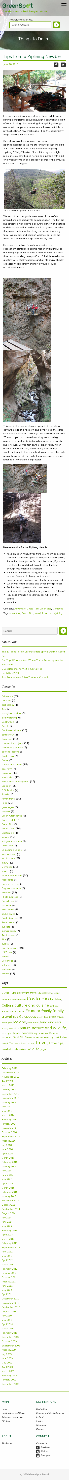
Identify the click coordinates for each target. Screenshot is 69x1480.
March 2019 (8, 1085)
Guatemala (8, 832)
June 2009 (7, 1358)
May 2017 (7, 1110)
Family (5, 794)
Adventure (20, 608)
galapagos (8, 807)
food (15, 1016)
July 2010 (7, 1315)
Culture (8, 1005)
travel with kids (10, 1049)
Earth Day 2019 (10, 672)
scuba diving (8, 913)
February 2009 (9, 1375)
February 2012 (9, 1268)
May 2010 (7, 1319)
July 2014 (7, 1217)
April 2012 (7, 1260)
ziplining (58, 613)
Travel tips (47, 613)
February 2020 (9, 1068)
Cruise (5, 760)
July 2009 (7, 1354)
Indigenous (33, 1022)
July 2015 (7, 1170)
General (6, 811)
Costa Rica (33, 608)
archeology (8, 704)
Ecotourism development (15, 781)
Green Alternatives (12, 815)
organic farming (10, 884)
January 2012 (9, 1272)
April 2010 (7, 1324)
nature (25, 1028)
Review (53, 1033)
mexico (14, 1028)
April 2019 (7, 1081)
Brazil (5, 726)
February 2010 (9, 1332)
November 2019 (10, 1076)
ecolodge (7, 773)
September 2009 (11, 1345)
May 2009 (7, 1362)
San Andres (8, 909)
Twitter (44, 1451)
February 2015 (9, 1191)
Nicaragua (7, 879)
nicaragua (7, 1033)
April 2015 (7, 1183)
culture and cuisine (12, 764)
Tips (4, 939)
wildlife (5, 973)
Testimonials (9, 935)
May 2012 (7, 1255)
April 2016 (7, 1153)
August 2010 (9, 1311)
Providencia (8, 901)
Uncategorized (10, 948)
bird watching (9, 717)
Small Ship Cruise (22, 1037)
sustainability (9, 930)
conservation (19, 999)
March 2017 (8, 1115)
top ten (30, 1043)
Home (4, 1408)
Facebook (45, 1447)
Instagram (46, 1455)
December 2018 (10, 1093)
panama (27, 1033)
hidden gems (7, 1023)
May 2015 (7, 1179)
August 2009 (9, 1349)
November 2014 (10, 1200)
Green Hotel (8, 820)
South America (10, 918)
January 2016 (9, 1166)
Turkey (5, 943)
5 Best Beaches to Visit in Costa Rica (22, 668)
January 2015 (9, 1196)
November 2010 (10, 1302)
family (47, 1010)
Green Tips (45, 608)
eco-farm (7, 768)
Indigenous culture (12, 841)
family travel (8, 798)
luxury (5, 862)
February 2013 (9, 1243)
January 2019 (9, 1089)
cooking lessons (10, 751)
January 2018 (9, 1102)
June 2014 (7, 1221)
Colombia (7, 739)
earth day (54, 1006)
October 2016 (9, 1132)
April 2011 (7, 1294)
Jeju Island (7, 845)
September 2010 (11, 1307)
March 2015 (8, 1187)
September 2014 (11, 1209)
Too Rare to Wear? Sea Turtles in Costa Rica (26, 677)
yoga (43, 1049)
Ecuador (6, 785)
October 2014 (9, 1204)
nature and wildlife (12, 875)
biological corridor (12, 713)
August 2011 (9, 1281)
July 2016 (7, 1145)
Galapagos (27, 1016)
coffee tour (8, 734)
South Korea (8, 922)
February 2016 (9, 1162)
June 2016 (7, 1149)
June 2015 (7, 1174)
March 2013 (8, 1238)
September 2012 (11, 1247)
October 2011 (9, 1277)
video (5, 956)
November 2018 (10, 1098)
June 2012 (7, 1251)
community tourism (12, 747)
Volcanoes (7, 960)
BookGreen (8, 721)
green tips (42, 1016)
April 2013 (7, 1234)
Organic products (11, 888)
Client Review (45, 992)
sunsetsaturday (46, 1037)
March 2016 (8, 1157)
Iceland (6, 837)
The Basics (7, 1443)
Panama (6, 892)
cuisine (56, 999)
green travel (56, 1016)
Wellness (7, 969)
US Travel (7, 952)
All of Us (6, 1420)
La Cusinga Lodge (12, 849)
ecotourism (8, 777)
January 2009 (9, 1379)
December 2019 (10, 1072)
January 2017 (9, 1123)
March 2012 (8, 1264)
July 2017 (7, 1106)
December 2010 (10, 1298)
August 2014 (9, 1213)
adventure (15, 613)
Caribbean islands (11, 730)
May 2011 (7, 1290)
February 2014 (9, 1230)
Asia (4, 708)
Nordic (16, 1033)
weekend (22, 1049)
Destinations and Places (13, 1412)
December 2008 (10, 1383)
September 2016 (11, 1136)
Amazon (6, 700)
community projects (12, 743)
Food (5, 802)
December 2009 (10, 1336)
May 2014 (7, 1226)
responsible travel (41, 1033)
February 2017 (9, 1119)
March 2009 (8, 1371)
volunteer (7, 965)
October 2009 (9, 1341)
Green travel (8, 828)
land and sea (9, 854)
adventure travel (27, 992)
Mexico (5, 871)
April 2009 (7, 1366)
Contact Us (41, 1443)
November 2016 (10, 1127)
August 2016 (9, 1140)
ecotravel (19, 1011)
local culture (8, 858)
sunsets (6, 926)
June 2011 (7, 1285)
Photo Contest (10, 896)
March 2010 (8, 1328)
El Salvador (8, 790)
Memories (57, 608)
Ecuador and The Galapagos (50, 1412)
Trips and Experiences (12, 1416)
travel (37, 613)
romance (7, 905)
